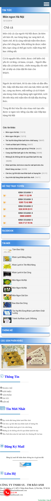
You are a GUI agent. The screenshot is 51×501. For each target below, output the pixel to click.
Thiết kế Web (42, 500)
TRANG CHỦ (7, 388)
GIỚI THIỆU (6, 392)
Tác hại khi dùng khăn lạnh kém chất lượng (22, 140)
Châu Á (48, 500)
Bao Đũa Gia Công (19, 303)
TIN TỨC (5, 398)
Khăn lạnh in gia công (21, 272)
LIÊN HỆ (5, 402)
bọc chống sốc (10, 51)
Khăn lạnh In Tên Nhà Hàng (23, 265)
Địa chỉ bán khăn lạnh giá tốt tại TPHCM (20, 149)
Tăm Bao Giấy (18, 249)
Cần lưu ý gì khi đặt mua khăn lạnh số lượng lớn (23, 173)
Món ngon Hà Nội (12, 132)
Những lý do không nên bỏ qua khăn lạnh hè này (24, 157)
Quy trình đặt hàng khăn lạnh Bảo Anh (20, 177)
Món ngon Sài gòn (13, 136)
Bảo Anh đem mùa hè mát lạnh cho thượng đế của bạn (22, 434)
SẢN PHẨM (7, 395)
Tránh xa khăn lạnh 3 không (16, 145)
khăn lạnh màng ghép (21, 257)
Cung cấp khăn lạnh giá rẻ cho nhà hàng (21, 153)
